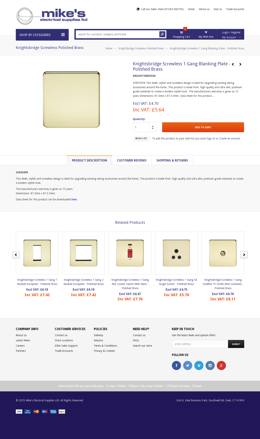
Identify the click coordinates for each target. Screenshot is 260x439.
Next (240, 64)
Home (108, 48)
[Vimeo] (198, 365)
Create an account (229, 138)
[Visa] (19, 411)
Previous (233, 64)
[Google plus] (221, 365)
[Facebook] (176, 365)
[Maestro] (44, 411)
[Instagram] (210, 365)
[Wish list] (40, 252)
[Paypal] (62, 411)
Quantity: (139, 119)
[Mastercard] (36, 411)
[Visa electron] (27, 411)
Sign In (211, 138)
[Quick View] (33, 252)
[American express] (53, 411)
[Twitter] (187, 365)
